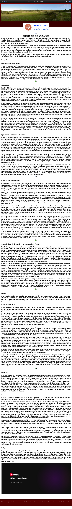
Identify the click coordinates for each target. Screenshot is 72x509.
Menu (5, 1)
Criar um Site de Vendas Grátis (42, 502)
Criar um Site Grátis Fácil (25, 502)
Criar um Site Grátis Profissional (62, 502)
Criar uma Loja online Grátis (9, 502)
